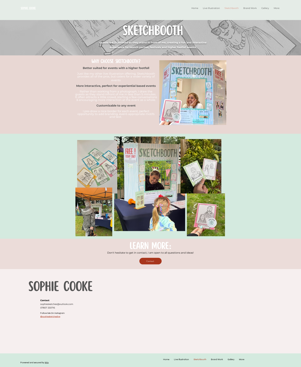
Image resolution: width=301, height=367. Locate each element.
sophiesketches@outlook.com (56, 304)
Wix (47, 362)
